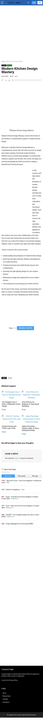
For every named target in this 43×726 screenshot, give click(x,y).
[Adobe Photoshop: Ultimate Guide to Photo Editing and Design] (31, 416)
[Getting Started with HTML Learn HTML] (11, 416)
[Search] (28, 2)
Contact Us (5, 680)
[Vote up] (9, 80)
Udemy (9, 65)
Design (4, 65)
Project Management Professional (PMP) (19, 524)
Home (3, 61)
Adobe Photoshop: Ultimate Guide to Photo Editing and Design (30, 428)
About (4, 693)
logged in (17, 458)
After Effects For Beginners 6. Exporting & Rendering (30, 404)
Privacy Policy (13, 680)
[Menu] (2, 2)
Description (6, 702)
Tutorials (5, 699)
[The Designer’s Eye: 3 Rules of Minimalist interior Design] (11, 392)
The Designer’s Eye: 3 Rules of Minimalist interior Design (11, 404)
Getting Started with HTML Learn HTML (9, 427)
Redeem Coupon (25, 328)
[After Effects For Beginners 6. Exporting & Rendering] (31, 392)
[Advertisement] (21, 29)
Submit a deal (34, 2)
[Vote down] (6, 80)
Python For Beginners (13, 490)
